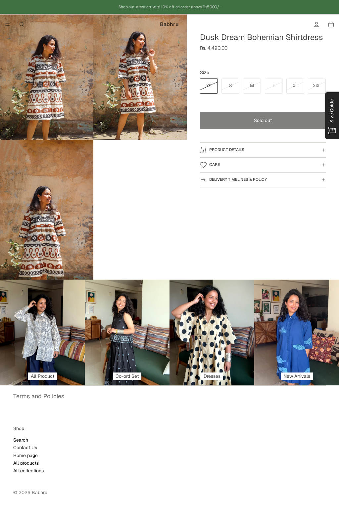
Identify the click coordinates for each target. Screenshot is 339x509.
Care (214, 164)
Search (20, 440)
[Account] (316, 24)
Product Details (226, 149)
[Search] (22, 24)
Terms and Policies (38, 396)
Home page (25, 455)
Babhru (39, 492)
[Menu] (7, 24)
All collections (28, 471)
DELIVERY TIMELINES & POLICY (238, 179)
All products (26, 463)
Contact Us (25, 447)
